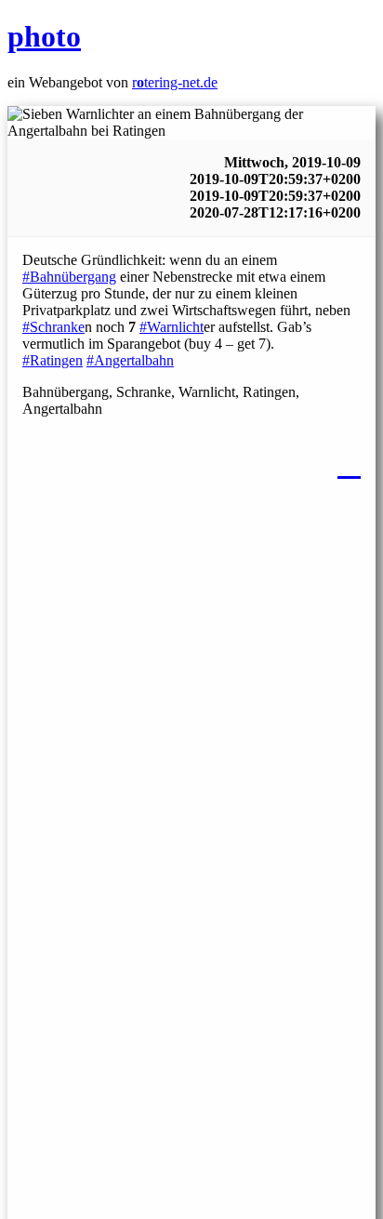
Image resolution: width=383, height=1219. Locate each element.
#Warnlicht (171, 327)
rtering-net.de (175, 82)
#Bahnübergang (69, 277)
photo (44, 36)
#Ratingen (52, 360)
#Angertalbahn (130, 360)
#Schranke (53, 327)
